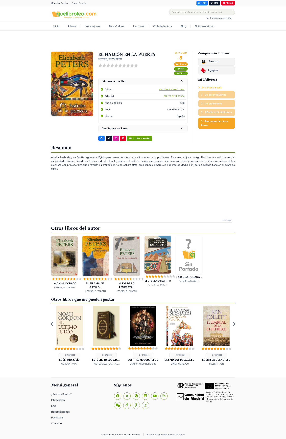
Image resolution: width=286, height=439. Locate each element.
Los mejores (92, 26)
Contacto (56, 423)
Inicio (56, 26)
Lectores (138, 26)
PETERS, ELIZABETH (110, 59)
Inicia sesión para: (211, 87)
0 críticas (180, 73)
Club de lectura (162, 26)
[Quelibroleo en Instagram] (116, 138)
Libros (72, 26)
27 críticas (143, 355)
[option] (69, 336)
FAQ (53, 406)
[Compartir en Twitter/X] (109, 138)
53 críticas (70, 355)
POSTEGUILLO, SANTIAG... (106, 363)
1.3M (204, 3)
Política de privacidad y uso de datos (165, 434)
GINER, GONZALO (180, 363)
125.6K (229, 3)
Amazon (213, 61)
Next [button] (234, 324)
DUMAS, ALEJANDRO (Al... (143, 363)
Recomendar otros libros (214, 123)
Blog (183, 26)
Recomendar (143, 138)
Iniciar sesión (61, 3)
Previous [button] (52, 324)
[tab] (143, 81)
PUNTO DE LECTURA (174, 96)
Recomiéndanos (60, 411)
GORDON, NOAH (69, 363)
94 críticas (180, 355)
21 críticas (107, 355)
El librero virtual (204, 26)
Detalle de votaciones (115, 128)
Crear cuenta (79, 3)
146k (216, 3)
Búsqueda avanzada (221, 18)
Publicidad (57, 417)
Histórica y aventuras (172, 89)
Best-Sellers (117, 26)
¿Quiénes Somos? (61, 394)
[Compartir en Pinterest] (123, 138)
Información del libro (114, 81)
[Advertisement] (143, 41)
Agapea (213, 70)
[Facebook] (117, 396)
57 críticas (217, 355)
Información (58, 400)
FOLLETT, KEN (216, 363)
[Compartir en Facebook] (101, 138)
